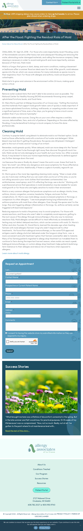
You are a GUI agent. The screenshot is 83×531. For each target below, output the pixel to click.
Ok (36, 528)
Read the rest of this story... (17, 431)
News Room (18, 44)
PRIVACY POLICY (63, 514)
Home (4, 44)
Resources (41, 483)
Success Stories (41, 478)
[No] (80, 525)
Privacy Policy (44, 528)
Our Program (41, 474)
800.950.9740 (49, 505)
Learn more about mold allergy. (16, 253)
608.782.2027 (34, 505)
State (7, 312)
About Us (10, 44)
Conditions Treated (41, 469)
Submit (10, 351)
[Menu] (78, 8)
